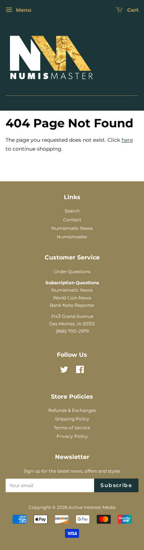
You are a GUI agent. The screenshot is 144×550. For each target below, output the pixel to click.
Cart (132, 10)
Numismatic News (72, 228)
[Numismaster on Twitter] (64, 371)
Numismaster (72, 236)
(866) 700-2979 (72, 331)
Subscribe (116, 485)
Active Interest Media (92, 507)
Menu (22, 10)
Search (72, 211)
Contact (72, 219)
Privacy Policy (72, 436)
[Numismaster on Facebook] (80, 371)
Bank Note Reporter (72, 305)
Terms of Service (72, 427)
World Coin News (72, 298)
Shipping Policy (72, 419)
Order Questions (72, 271)
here (127, 140)
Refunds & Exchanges (72, 410)
